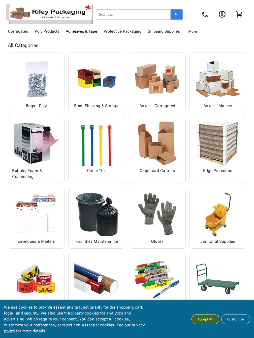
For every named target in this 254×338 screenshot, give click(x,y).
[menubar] (127, 31)
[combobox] (132, 15)
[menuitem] (18, 31)
